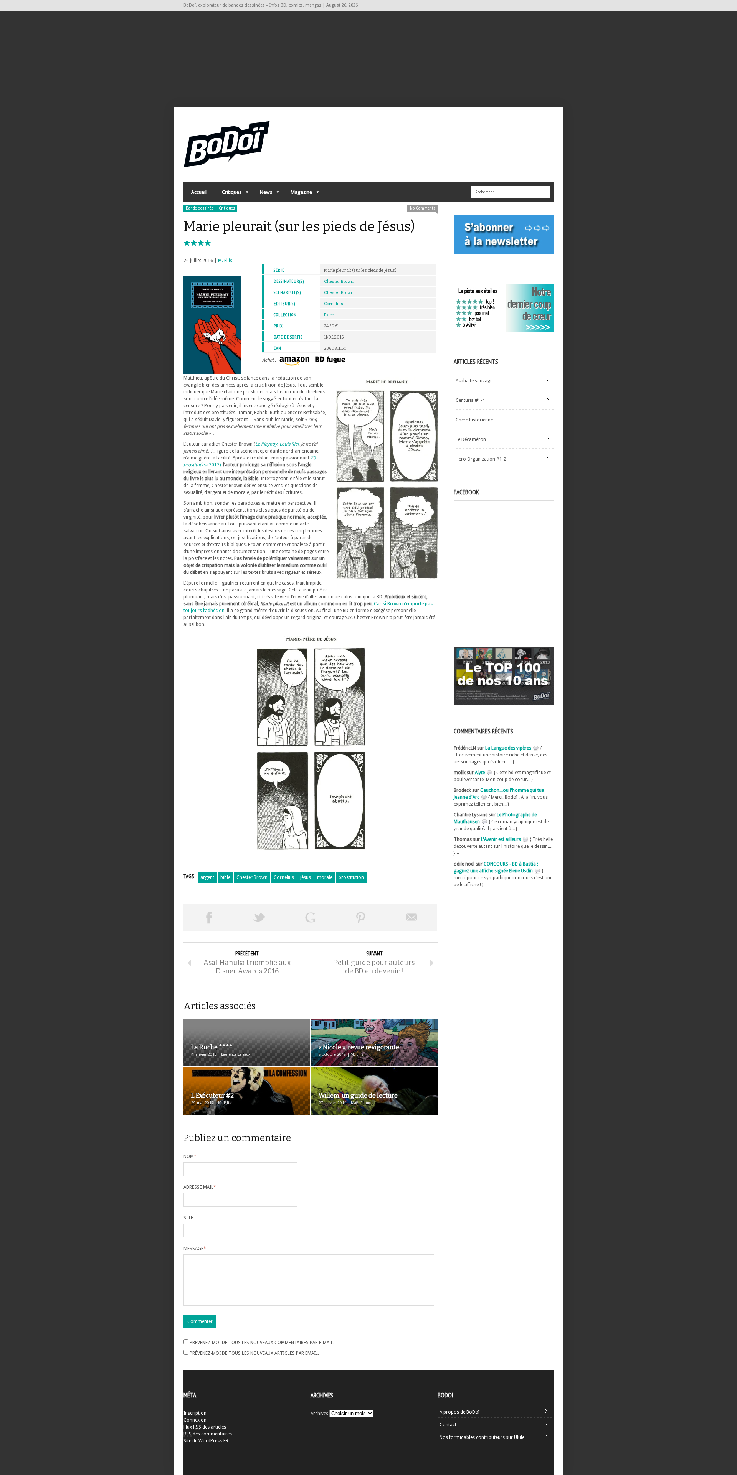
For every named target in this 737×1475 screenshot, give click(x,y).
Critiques (227, 194)
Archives (319, 1413)
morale (324, 877)
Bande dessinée (199, 208)
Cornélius (333, 303)
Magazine (297, 194)
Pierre (330, 314)
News (262, 194)
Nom (190, 1156)
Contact (448, 1424)
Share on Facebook (208, 917)
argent (207, 877)
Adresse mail (199, 1187)
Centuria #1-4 (470, 400)
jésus (305, 877)
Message (194, 1248)
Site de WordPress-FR (205, 1441)
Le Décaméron (471, 439)
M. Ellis (225, 260)
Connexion (195, 1420)
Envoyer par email (412, 917)
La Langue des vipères (508, 748)
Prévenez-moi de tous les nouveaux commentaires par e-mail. (262, 1342)
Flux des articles (204, 1427)
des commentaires (207, 1434)
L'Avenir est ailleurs (501, 839)
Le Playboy (266, 444)
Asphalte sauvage (474, 380)
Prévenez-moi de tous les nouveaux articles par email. (254, 1353)
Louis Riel (289, 444)
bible (225, 877)
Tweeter (259, 917)
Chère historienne (474, 420)
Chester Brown (339, 281)
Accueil (199, 192)
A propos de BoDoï (459, 1412)
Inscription (195, 1413)
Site (188, 1218)
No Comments (422, 208)
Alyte (480, 772)
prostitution (351, 877)
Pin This (360, 917)
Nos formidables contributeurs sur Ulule (482, 1437)
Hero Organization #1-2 (481, 459)
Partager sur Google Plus (310, 917)
